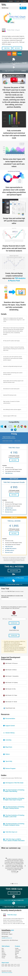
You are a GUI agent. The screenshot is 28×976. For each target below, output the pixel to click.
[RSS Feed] (3, 965)
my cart (17, 1)
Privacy (3, 957)
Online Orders (18, 950)
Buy (23, 8)
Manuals (17, 953)
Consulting (4, 954)
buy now (14, 460)
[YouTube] (15, 965)
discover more (14, 570)
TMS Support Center (17, 469)
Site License (17, 440)
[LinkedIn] (12, 965)
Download (14, 623)
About (3, 951)
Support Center (18, 957)
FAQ (16, 954)
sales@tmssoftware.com (7, 938)
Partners (3, 953)
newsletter (11, 1)
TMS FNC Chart (5, 7)
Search (20, 5)
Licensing (17, 951)
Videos (16, 956)
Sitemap (3, 956)
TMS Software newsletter (7, 972)
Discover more (9, 512)
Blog (3, 948)
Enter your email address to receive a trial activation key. (12, 596)
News (3, 950)
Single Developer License (9, 436)
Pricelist (16, 948)
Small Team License (7, 440)
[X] (6, 965)
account (24, 1)
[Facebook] (9, 965)
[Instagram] (18, 965)
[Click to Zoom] (14, 119)
